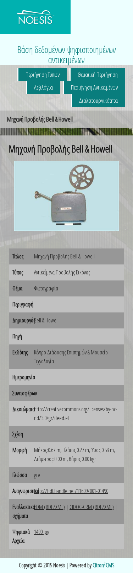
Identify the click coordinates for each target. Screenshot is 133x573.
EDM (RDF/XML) (49, 507)
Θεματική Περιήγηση (98, 74)
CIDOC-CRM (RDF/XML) (92, 507)
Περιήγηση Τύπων (43, 74)
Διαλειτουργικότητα (98, 100)
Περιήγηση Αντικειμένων (94, 87)
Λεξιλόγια (43, 87)
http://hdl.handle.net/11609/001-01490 (71, 491)
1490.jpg (41, 532)
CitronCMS (104, 565)
